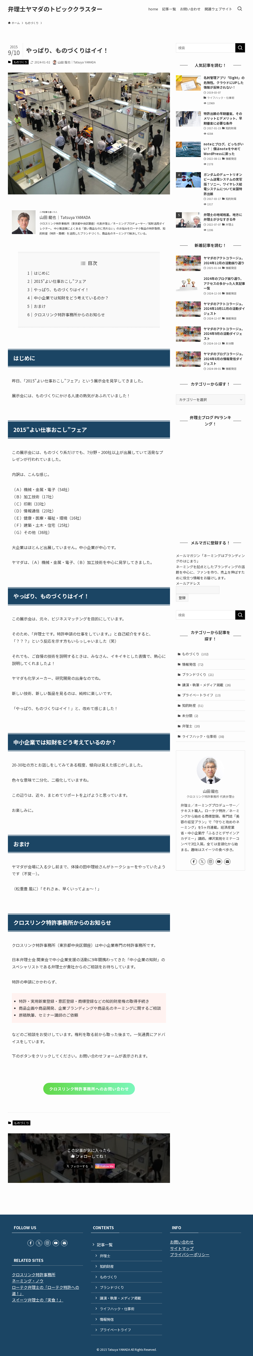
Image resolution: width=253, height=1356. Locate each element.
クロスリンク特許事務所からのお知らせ (69, 315)
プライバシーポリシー (190, 1254)
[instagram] (210, 861)
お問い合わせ (182, 1242)
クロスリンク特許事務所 (33, 1274)
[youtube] (219, 861)
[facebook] (193, 861)
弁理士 (191, 725)
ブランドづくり (198, 674)
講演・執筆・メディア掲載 (206, 684)
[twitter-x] (202, 861)
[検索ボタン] (239, 9)
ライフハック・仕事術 (203, 736)
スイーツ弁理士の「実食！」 (37, 1300)
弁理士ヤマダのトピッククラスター (55, 9)
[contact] (227, 861)
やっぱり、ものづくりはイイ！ (61, 289)
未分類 (190, 715)
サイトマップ (182, 1248)
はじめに (42, 273)
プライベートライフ (201, 694)
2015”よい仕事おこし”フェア (60, 281)
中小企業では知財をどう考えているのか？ (71, 298)
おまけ (40, 306)
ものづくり (20, 62)
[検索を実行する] (240, 48)
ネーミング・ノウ (27, 1281)
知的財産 (192, 705)
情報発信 (192, 664)
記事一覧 (105, 1245)
